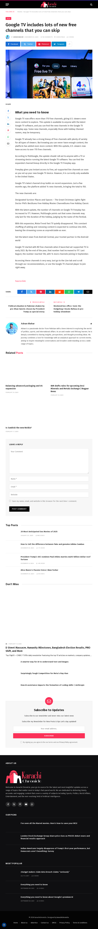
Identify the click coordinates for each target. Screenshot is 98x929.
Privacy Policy (64, 742)
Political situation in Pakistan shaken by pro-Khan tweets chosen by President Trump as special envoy (26, 309)
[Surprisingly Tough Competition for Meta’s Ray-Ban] (12, 676)
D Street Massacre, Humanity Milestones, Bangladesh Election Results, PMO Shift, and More (48, 649)
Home (19, 12)
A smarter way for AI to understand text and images (45, 662)
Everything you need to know (34, 884)
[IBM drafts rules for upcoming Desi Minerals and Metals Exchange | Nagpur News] (71, 370)
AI (6, 644)
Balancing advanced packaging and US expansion (24, 387)
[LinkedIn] (8, 123)
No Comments (48, 37)
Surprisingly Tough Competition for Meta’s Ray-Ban (44, 673)
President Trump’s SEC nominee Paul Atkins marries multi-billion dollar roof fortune (55, 558)
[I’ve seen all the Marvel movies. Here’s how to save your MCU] (12, 826)
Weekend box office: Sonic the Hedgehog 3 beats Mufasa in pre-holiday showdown (69, 309)
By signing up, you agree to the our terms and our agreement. (50, 742)
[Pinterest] (8, 130)
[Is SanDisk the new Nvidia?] (26, 411)
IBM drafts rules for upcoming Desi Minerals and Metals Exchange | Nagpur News (70, 389)
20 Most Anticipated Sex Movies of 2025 (39, 531)
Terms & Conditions (80, 923)
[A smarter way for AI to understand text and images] (12, 664)
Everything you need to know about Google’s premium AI (47, 897)
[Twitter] (8, 117)
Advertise (34, 923)
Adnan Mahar (18, 37)
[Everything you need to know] (12, 887)
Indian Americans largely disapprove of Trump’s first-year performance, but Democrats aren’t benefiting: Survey (55, 849)
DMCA (54, 923)
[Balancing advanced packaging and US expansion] (26, 370)
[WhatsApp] (8, 136)
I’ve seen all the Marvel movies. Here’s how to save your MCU (49, 823)
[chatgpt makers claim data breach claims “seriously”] (12, 874)
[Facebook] (8, 110)
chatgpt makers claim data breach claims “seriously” (45, 872)
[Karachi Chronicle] (49, 4)
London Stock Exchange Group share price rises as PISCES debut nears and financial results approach (55, 837)
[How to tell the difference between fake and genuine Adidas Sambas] (12, 547)
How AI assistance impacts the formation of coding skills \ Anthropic (52, 685)
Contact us (45, 923)
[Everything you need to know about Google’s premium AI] (12, 899)
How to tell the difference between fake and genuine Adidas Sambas (52, 544)
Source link (20, 281)
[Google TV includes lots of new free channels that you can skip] (49, 74)
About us (24, 923)
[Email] (8, 143)
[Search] (91, 4)
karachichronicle (63, 917)
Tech (8, 18)
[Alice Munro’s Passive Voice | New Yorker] (12, 573)
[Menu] (7, 4)
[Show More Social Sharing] (69, 44)
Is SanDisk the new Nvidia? (19, 427)
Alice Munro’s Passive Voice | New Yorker (39, 570)
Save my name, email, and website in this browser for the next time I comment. (44, 501)
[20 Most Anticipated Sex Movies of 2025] (12, 534)
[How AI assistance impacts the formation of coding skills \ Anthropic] (12, 688)
